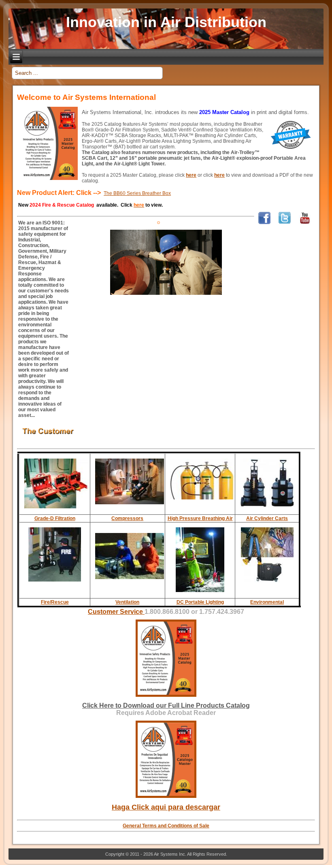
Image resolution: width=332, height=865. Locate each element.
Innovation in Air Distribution (166, 22)
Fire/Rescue (55, 602)
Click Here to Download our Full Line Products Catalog (166, 705)
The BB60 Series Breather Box (137, 193)
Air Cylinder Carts (267, 518)
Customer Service (116, 611)
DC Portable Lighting (200, 602)
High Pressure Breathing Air (200, 518)
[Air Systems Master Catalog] (166, 699)
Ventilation (127, 602)
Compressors (127, 518)
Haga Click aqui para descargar (166, 807)
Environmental (267, 602)
